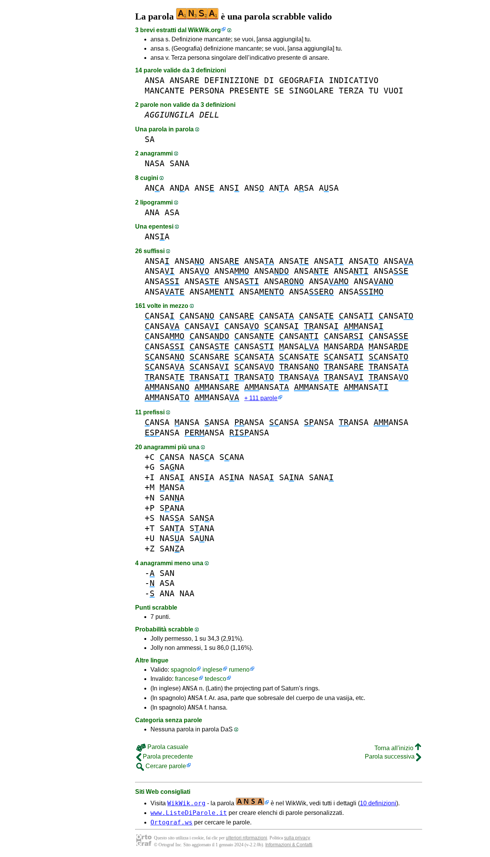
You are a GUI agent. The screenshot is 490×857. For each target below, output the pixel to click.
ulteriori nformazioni (246, 838)
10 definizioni (378, 803)
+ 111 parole (261, 398)
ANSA (155, 80)
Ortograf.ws (171, 822)
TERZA (351, 90)
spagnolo (183, 669)
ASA (304, 188)
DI (269, 80)
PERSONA (206, 90)
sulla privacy (297, 838)
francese (186, 678)
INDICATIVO (354, 80)
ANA (155, 188)
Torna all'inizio (394, 748)
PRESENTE (249, 90)
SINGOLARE (311, 90)
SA (150, 139)
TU (374, 90)
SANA (179, 163)
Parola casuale (167, 747)
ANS (204, 188)
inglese (212, 669)
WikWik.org (204, 30)
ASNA (231, 477)
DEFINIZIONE (231, 80)
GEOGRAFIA (301, 80)
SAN (167, 573)
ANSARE (184, 80)
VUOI (393, 90)
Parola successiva (390, 756)
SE (279, 90)
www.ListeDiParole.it (188, 812)
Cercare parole (165, 766)
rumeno (239, 669)
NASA (155, 163)
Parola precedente (167, 756)
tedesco (215, 678)
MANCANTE (165, 90)
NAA (187, 593)
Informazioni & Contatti (288, 844)
